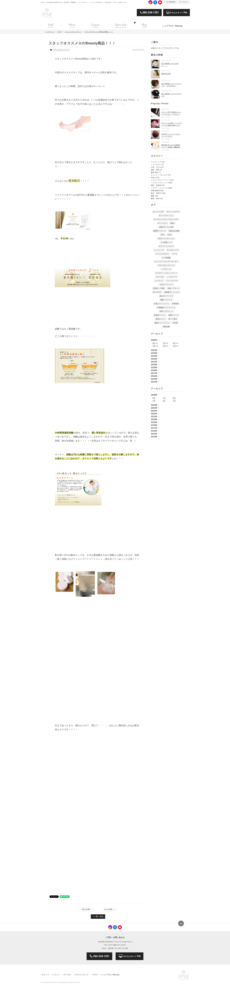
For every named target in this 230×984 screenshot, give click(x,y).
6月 (174, 343)
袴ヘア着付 (173, 319)
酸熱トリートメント (162, 323)
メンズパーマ (172, 277)
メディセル (160, 277)
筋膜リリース (174, 315)
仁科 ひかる (156, 167)
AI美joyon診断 (174, 231)
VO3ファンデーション (166, 238)
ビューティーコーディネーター (166, 261)
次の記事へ (109, 909)
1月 (174, 346)
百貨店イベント (160, 315)
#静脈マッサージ (159, 231)
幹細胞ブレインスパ (171, 292)
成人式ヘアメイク (166, 296)
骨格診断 (166, 327)
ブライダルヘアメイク (166, 265)
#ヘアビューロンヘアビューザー (166, 219)
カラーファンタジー (166, 246)
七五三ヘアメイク (166, 284)
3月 (154, 346)
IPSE (153, 178)
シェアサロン (156, 164)
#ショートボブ (158, 212)
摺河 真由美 (156, 185)
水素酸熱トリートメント (166, 307)
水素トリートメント (161, 304)
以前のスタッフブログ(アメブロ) (165, 48)
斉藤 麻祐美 (155, 190)
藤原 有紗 (154, 172)
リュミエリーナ (172, 281)
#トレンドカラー (173, 212)
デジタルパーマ (173, 250)
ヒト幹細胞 (166, 258)
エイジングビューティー (61, 50)
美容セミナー (161, 319)
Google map (126, 942)
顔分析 (175, 323)
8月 (154, 343)
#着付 (172, 223)
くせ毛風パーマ (166, 242)
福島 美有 (155, 170)
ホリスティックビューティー (166, 273)
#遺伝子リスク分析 (166, 227)
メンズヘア (159, 281)
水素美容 (175, 304)
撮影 (152, 196)
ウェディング (156, 162)
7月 (164, 343)
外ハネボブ (157, 292)
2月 (164, 346)
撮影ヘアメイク (166, 300)
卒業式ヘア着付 (159, 288)
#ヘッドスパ (162, 223)
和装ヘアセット (173, 288)
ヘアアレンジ (166, 269)
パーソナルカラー (162, 254)
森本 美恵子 (156, 193)
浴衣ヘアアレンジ (166, 311)
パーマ (174, 254)
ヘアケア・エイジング (159, 188)
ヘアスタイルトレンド (159, 183)
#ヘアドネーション (166, 215)
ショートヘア (159, 250)
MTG (163, 235)
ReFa (169, 235)
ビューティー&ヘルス (159, 175)
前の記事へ (87, 909)
